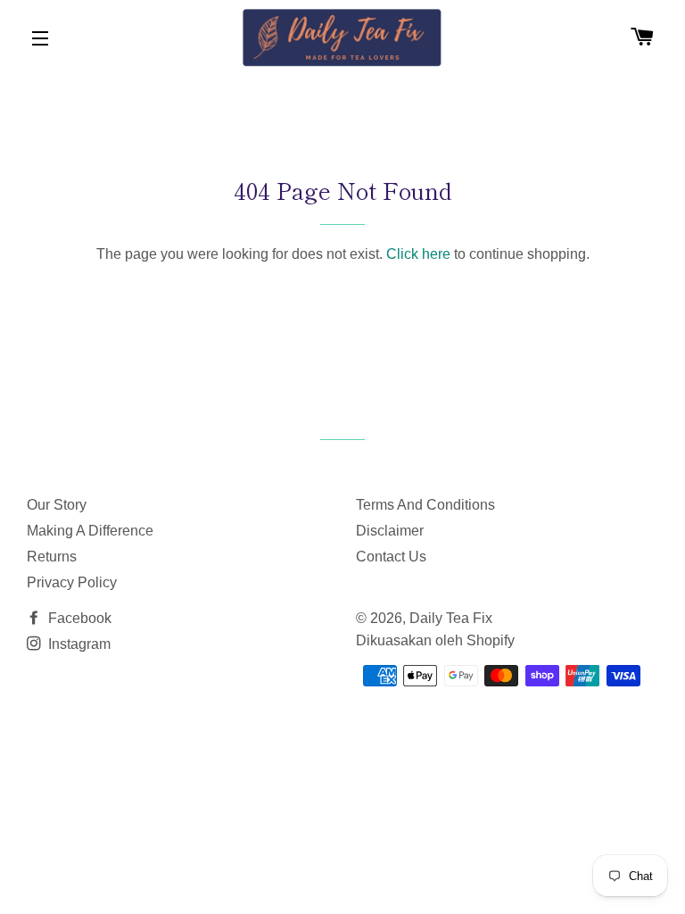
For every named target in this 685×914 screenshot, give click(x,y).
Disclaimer (390, 530)
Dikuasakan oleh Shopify (435, 640)
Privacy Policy (72, 582)
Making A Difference (90, 530)
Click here (418, 254)
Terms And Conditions (425, 504)
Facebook (78, 618)
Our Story (57, 504)
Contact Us (391, 556)
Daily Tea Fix (450, 618)
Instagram (78, 644)
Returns (52, 556)
